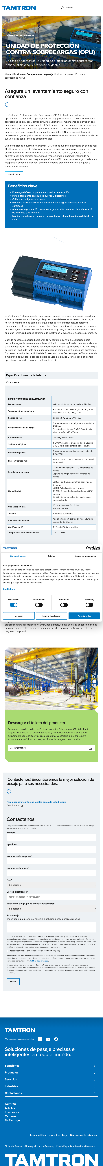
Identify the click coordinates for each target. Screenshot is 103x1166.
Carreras (10, 1116)
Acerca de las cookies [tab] (85, 556)
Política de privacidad (39, 961)
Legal (65, 1135)
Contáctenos (13, 805)
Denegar (19, 616)
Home (8, 74)
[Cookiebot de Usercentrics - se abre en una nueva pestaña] (88, 548)
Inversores (12, 1112)
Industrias (11, 1086)
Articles (10, 1108)
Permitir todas (84, 616)
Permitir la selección (51, 616)
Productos (19, 74)
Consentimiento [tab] (18, 556)
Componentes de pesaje (40, 74)
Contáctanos (14, 174)
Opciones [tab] (12, 382)
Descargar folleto (18, 747)
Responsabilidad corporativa (45, 1135)
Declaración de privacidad (84, 1135)
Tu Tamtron (12, 1120)
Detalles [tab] (51, 556)
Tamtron (10, 1104)
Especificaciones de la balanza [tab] (26, 375)
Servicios (11, 1079)
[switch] (39, 605)
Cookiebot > (9, 589)
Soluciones (12, 1066)
